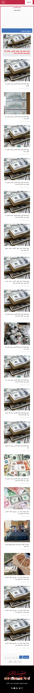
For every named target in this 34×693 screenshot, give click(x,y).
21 (19, 661)
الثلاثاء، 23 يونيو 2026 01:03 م (24, 615)
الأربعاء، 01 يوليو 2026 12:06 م (24, 516)
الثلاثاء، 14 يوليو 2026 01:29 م (24, 417)
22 (15, 661)
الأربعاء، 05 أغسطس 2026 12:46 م (23, 88)
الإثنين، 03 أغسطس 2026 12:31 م (23, 154)
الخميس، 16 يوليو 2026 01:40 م (24, 351)
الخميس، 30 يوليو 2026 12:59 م (24, 187)
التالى (10, 661)
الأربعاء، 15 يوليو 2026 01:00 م (24, 384)
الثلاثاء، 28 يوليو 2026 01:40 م (24, 253)
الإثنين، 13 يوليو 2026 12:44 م (24, 450)
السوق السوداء (26, 31)
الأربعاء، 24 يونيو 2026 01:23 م (24, 549)
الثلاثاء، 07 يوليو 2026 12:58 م (24, 483)
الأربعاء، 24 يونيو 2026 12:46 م (24, 582)
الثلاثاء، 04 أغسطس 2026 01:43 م (23, 121)
